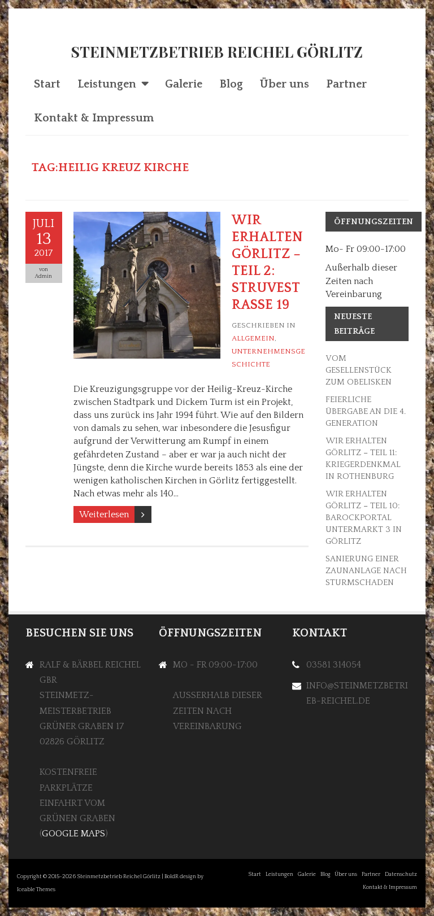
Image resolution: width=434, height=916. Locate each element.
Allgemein (253, 338)
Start (47, 84)
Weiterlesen (104, 514)
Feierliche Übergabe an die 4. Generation (366, 411)
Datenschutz (401, 874)
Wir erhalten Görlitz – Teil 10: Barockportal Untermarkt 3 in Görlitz (364, 517)
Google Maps (73, 833)
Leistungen (106, 84)
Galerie (183, 84)
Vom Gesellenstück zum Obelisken (359, 370)
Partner (346, 84)
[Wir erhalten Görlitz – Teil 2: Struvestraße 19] (146, 218)
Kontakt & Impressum (94, 118)
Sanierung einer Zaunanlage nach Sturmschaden (366, 570)
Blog (231, 84)
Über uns (284, 84)
